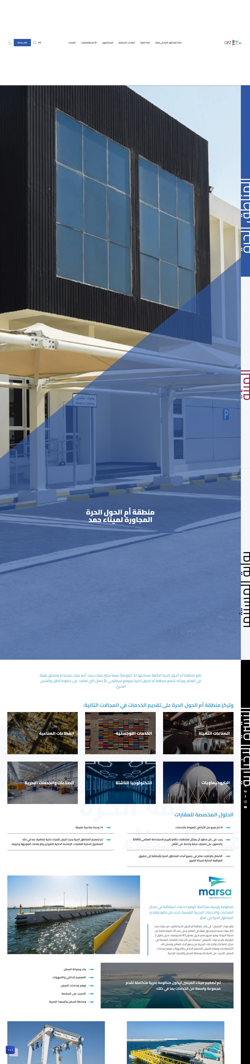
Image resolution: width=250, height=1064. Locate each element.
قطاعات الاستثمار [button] (127, 42)
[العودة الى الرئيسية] (233, 42)
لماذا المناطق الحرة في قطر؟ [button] (168, 42)
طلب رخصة (22, 42)
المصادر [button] (72, 42)
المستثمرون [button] (107, 42)
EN (39, 42)
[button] (34, 42)
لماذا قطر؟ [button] (145, 42)
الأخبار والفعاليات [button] (89, 42)
